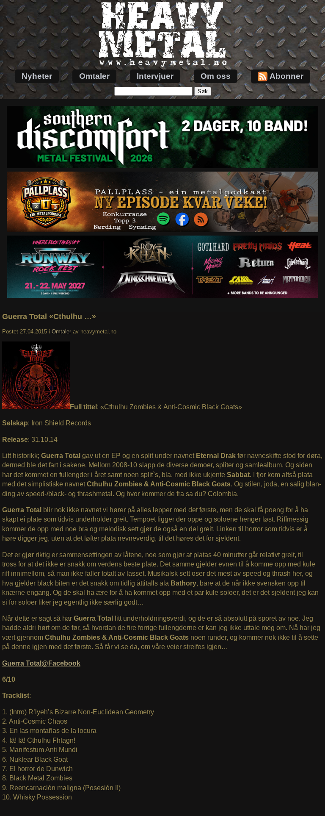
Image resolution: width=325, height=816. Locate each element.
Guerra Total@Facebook (41, 663)
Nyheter (37, 76)
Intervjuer (155, 76)
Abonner (286, 76)
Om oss (216, 76)
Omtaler (94, 76)
